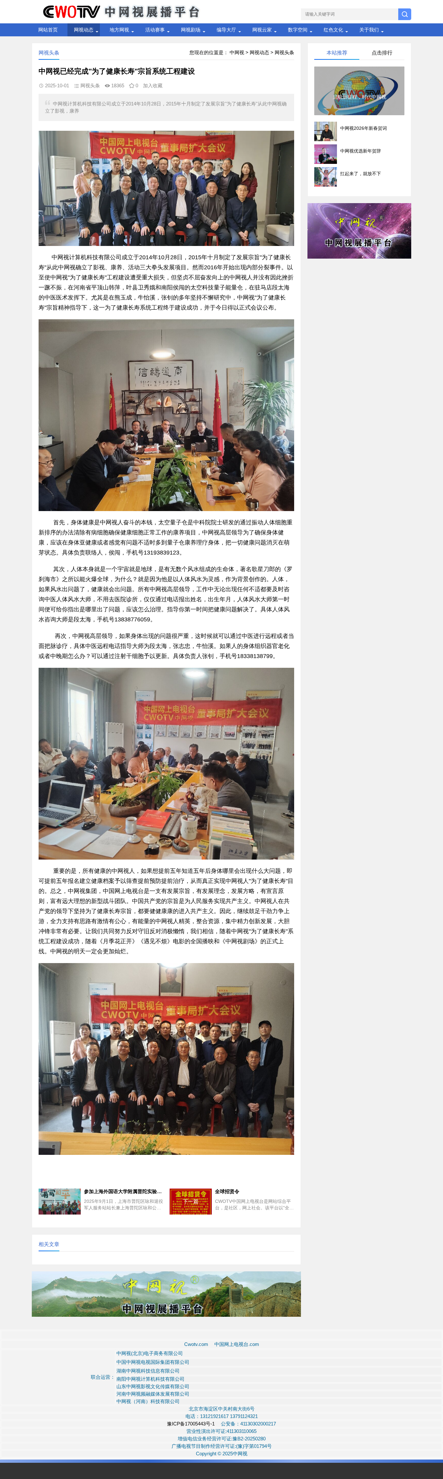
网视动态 (83, 29)
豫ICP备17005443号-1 (191, 1423)
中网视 (237, 52)
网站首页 (48, 29)
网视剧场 (190, 29)
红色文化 (333, 29)
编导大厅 (226, 29)
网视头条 (284, 52)
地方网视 (119, 29)
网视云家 (262, 29)
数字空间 (297, 29)
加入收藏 (152, 85)
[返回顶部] (430, 1324)
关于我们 (369, 29)
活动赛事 (155, 29)
